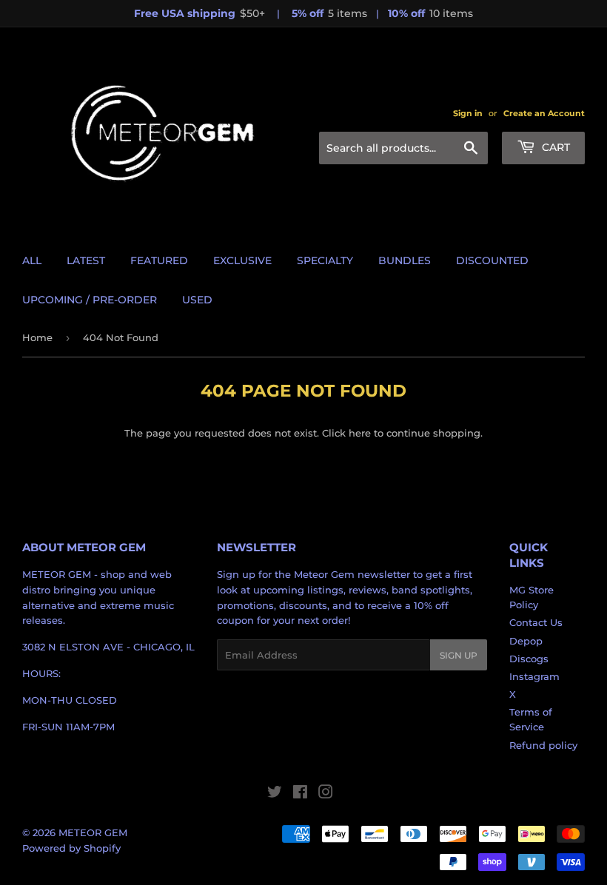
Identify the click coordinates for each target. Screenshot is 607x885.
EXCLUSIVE (242, 260)
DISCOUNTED (492, 260)
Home (37, 337)
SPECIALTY (325, 260)
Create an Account (544, 113)
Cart (554, 147)
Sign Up (458, 655)
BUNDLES (404, 260)
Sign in (468, 113)
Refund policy (543, 745)
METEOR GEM (92, 832)
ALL (31, 260)
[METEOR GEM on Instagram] (325, 794)
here (360, 433)
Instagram (534, 676)
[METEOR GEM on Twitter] (274, 794)
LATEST (86, 260)
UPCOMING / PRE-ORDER (89, 299)
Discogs (529, 658)
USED (197, 299)
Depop (526, 641)
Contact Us (536, 622)
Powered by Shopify (71, 848)
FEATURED (159, 260)
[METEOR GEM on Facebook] (300, 794)
